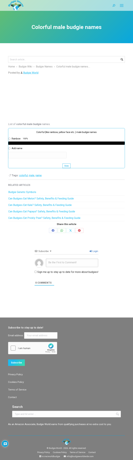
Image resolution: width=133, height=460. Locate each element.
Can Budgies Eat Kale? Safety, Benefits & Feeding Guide (40, 205)
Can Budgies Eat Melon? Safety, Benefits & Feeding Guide (41, 198)
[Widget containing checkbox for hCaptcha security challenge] (32, 348)
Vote (66, 165)
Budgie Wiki (25, 66)
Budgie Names (44, 66)
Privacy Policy (15, 374)
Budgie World (30, 72)
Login (95, 251)
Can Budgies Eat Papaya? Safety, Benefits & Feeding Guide (41, 211)
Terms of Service (17, 389)
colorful (23, 175)
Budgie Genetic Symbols (22, 192)
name (39, 175)
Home (11, 66)
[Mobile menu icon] (121, 5)
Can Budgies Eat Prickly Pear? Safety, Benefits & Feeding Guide (44, 217)
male (31, 175)
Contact (12, 397)
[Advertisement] (66, 99)
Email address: (16, 335)
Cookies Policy (16, 382)
